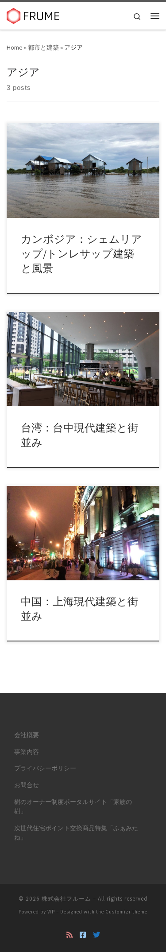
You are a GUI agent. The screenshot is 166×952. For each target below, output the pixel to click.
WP (51, 912)
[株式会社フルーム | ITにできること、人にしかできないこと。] (33, 14)
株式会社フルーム (66, 898)
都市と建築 (43, 47)
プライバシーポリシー (45, 768)
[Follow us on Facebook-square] (83, 934)
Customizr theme (126, 912)
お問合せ (26, 785)
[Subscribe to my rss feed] (69, 934)
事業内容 (26, 752)
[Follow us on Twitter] (96, 934)
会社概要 (26, 735)
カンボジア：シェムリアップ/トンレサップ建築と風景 (81, 254)
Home (15, 47)
